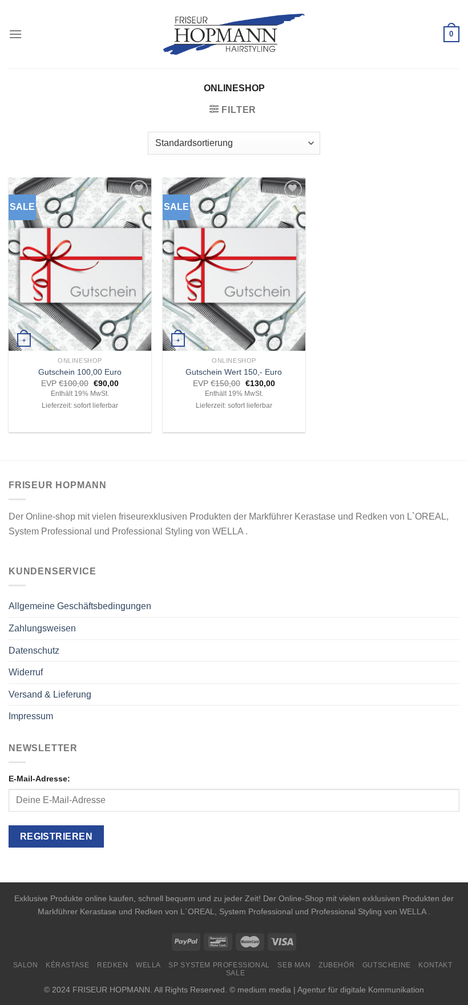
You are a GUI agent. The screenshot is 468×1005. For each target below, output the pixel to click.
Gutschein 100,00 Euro (80, 371)
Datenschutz (34, 650)
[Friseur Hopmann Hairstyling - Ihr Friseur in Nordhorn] (234, 34)
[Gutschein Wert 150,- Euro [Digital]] (234, 264)
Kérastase (68, 965)
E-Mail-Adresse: (39, 778)
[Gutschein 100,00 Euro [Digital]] (80, 264)
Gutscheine (386, 965)
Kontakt (435, 965)
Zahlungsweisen (42, 628)
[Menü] (15, 34)
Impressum (31, 716)
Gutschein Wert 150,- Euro (233, 371)
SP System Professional (218, 965)
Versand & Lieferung (50, 694)
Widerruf (26, 672)
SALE (235, 973)
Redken (112, 965)
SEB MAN (293, 965)
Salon (25, 965)
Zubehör (336, 965)
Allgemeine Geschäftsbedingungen (80, 606)
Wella (148, 965)
